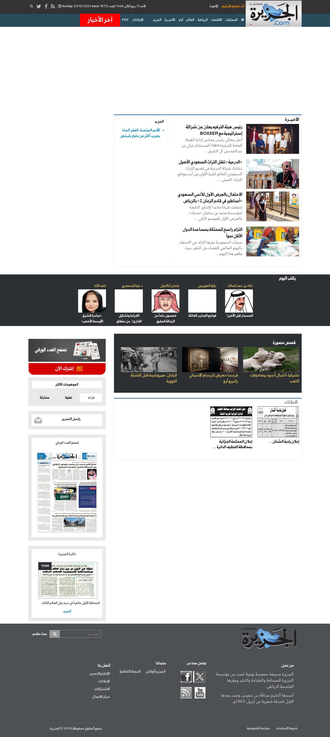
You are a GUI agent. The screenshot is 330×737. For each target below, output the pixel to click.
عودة (212, 6)
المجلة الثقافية (130, 671)
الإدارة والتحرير (100, 673)
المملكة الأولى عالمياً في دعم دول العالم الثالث (71, 603)
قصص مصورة (284, 343)
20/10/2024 (103, 6)
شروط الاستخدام (287, 728)
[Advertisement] (165, 71)
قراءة (91, 397)
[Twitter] (39, 6)
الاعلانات (291, 402)
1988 (45, 566)
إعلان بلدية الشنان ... (284, 441)
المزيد (157, 20)
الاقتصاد (216, 20)
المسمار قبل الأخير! (240, 315)
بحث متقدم (39, 634)
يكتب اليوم (287, 278)
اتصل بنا (104, 666)
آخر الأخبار (100, 20)
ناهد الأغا (100, 286)
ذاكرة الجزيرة (67, 554)
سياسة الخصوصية (258, 728)
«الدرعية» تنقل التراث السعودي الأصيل (210, 162)
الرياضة (202, 20)
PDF (125, 20)
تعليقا (68, 397)
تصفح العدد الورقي (67, 443)
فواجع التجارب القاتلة (202, 315)
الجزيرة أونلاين (155, 671)
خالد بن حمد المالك (240, 286)
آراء (181, 20)
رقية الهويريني (207, 286)
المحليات (231, 20)
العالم (190, 20)
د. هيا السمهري (132, 286)
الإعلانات (137, 20)
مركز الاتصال (101, 697)
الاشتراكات (102, 689)
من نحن (287, 666)
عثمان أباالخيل (169, 286)
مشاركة (44, 397)
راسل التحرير (71, 419)
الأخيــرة (169, 20)
